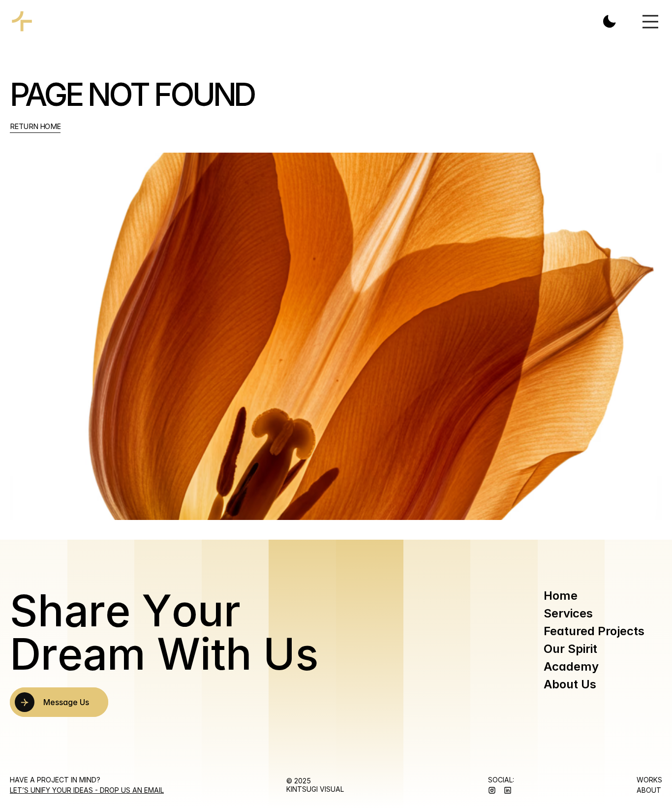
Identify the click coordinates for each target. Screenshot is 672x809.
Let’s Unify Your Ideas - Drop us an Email (87, 790)
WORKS (649, 780)
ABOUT (649, 790)
